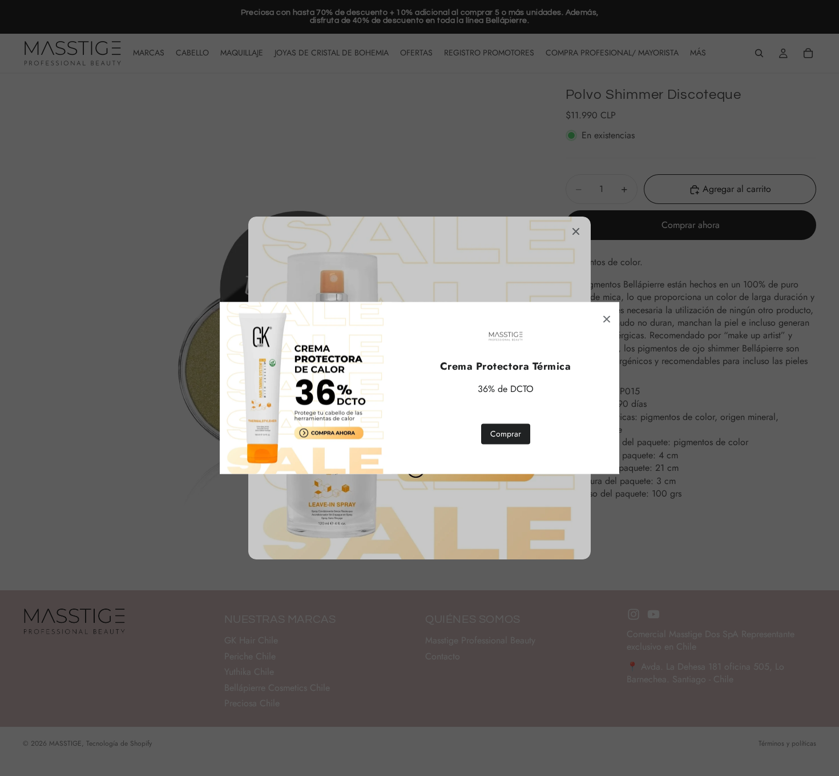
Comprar (505, 433)
